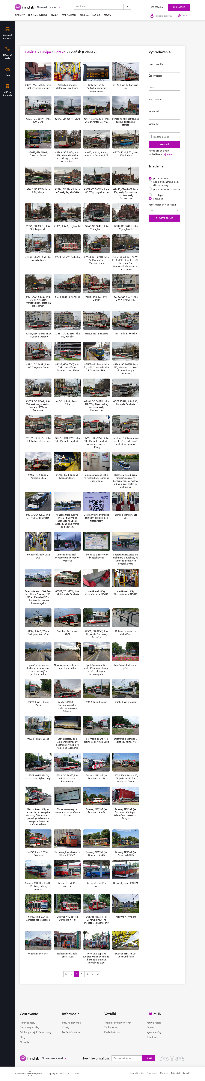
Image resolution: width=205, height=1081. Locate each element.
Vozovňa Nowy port (125, 916)
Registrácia (157, 7)
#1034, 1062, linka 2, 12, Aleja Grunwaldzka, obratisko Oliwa (125, 778)
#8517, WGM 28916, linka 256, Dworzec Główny (96, 120)
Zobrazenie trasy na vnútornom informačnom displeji (67, 812)
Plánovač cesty (27, 1022)
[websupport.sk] (35, 1073)
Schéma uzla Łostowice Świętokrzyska (96, 556)
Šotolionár (152, 1037)
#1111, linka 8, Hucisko (125, 333)
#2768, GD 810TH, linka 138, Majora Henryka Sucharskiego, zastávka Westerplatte (67, 157)
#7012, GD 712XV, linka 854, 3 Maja (38, 191)
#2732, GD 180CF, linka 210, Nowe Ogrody (125, 298)
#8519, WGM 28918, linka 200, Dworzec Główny (38, 86)
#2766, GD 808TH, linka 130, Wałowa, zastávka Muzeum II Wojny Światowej (125, 369)
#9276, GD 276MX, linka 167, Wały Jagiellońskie (67, 191)
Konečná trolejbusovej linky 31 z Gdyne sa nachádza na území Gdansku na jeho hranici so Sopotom (67, 520)
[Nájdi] (127, 7)
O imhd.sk (175, 1073)
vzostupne (158, 194)
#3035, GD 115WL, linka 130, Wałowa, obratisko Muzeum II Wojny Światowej (38, 406)
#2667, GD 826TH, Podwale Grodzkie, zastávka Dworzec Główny (67, 706)
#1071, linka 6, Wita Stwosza (38, 854)
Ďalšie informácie (71, 1032)
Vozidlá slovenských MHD (117, 1022)
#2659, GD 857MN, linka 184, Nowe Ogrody (38, 335)
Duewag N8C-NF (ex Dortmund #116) (125, 854)
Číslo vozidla (155, 75)
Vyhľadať (164, 144)
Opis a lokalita (156, 63)
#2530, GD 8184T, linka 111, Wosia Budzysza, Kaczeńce (96, 634)
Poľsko (59, 51)
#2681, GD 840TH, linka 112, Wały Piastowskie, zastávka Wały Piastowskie (96, 406)
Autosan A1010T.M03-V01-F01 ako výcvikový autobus (38, 886)
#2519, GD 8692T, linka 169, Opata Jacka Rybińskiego (67, 778)
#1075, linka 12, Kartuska (67, 296)
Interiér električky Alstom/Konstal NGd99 (96, 593)
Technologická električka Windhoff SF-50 (67, 854)
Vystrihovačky (154, 1032)
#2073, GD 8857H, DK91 (67, 118)
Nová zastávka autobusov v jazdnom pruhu (67, 666)
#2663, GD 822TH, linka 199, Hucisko (67, 335)
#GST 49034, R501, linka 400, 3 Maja (125, 154)
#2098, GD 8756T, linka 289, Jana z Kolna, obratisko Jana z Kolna (67, 367)
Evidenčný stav (112, 1032)
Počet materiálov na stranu (162, 204)
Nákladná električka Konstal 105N (67, 955)
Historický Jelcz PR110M (125, 883)
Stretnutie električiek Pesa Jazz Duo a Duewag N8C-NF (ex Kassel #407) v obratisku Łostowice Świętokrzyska (38, 597)
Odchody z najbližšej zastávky (35, 1032)
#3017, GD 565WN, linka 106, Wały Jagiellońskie (96, 191)
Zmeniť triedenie (164, 218)
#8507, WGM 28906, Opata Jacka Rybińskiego (38, 777)
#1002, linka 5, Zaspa (125, 701)
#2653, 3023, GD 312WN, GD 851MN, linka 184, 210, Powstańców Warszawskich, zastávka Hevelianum (125, 263)
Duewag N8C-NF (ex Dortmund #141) (125, 955)
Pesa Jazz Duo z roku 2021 (67, 632)
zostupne (158, 198)
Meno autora (155, 99)
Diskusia (84, 15)
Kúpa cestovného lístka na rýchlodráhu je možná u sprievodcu (96, 477)
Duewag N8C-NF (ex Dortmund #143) (96, 811)
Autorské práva (137, 1073)
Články (54, 15)
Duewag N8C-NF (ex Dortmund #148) (67, 918)
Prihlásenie (179, 7)
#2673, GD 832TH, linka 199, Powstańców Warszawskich (96, 259)
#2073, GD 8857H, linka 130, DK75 (38, 120)
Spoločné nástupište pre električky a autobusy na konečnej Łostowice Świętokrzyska (125, 559)
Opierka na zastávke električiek (125, 632)
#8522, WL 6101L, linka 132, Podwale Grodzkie (67, 593)
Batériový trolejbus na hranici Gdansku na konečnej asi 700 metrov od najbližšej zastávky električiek (125, 480)
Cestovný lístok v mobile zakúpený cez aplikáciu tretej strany (96, 517)
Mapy (23, 1037)
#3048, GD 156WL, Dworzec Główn (38, 154)
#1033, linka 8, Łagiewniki (67, 226)
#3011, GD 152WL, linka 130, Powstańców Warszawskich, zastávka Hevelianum (38, 301)
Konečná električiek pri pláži (125, 666)
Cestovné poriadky (29, 1027)
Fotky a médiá (69, 15)
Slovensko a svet (52, 1058)
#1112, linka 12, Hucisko (96, 333)
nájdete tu (168, 154)
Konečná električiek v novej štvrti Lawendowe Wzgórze (67, 557)
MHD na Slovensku (37, 15)
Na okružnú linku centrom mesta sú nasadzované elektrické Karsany (126, 440)
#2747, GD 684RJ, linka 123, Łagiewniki (96, 227)
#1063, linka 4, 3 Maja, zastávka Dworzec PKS (96, 154)
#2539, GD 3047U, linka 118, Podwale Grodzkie (38, 439)
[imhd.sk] (24, 7)
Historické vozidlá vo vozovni (67, 884)
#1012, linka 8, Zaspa (96, 701)
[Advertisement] (102, 34)
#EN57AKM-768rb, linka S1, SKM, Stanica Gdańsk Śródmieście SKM (96, 367)
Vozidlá (96, 15)
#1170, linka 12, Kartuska (67, 256)
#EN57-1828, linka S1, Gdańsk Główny (67, 476)
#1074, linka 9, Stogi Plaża (38, 703)
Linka (151, 87)
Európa (45, 51)
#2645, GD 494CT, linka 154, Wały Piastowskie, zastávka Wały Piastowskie (125, 194)
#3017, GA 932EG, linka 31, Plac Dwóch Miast (38, 516)
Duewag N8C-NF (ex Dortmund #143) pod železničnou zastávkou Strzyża (125, 814)
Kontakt (186, 1073)
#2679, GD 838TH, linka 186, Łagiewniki (38, 227)
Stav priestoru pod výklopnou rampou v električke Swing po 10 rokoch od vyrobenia (67, 743)
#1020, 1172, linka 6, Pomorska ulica (38, 476)
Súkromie (164, 1073)
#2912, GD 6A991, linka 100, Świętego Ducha (38, 366)
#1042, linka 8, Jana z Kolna (67, 403)
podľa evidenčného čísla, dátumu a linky (166, 183)
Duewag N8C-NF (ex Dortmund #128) (96, 777)
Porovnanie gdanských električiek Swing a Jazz (96, 740)
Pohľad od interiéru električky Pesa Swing (67, 86)
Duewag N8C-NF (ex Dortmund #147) (96, 854)
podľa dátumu (160, 178)
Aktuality (20, 15)
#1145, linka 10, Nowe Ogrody (96, 298)
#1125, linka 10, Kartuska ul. (125, 86)
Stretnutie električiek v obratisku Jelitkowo (125, 740)
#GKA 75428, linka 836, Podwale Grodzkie (125, 403)
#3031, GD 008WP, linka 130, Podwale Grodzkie (67, 439)
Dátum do (154, 123)
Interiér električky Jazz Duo (125, 516)
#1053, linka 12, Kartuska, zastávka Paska (38, 258)
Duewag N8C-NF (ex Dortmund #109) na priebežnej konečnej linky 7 (96, 921)
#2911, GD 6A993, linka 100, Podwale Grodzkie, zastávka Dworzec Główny (96, 442)
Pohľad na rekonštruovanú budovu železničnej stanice (125, 121)
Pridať (149, 1058)
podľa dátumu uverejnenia (166, 188)
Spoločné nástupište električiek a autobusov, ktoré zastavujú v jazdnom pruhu (38, 669)
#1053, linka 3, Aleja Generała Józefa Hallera (38, 918)
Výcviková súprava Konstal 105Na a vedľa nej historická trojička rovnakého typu (96, 958)
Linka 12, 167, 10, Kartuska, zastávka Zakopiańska (96, 87)
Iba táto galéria (161, 136)
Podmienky (152, 1073)
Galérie (30, 51)
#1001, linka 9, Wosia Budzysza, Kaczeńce (38, 632)
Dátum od (154, 110)
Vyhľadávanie (111, 1027)
